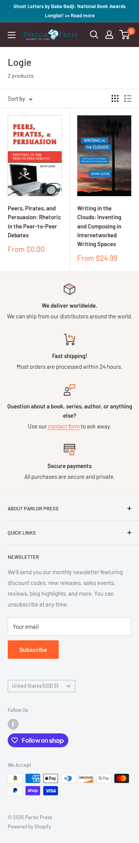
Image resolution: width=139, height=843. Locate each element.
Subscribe (33, 649)
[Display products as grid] (115, 98)
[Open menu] (11, 35)
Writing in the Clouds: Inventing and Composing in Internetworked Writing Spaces (99, 226)
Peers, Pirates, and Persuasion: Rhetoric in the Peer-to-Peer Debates (34, 221)
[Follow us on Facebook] (13, 724)
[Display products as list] (127, 98)
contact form (64, 426)
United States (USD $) (35, 686)
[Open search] (94, 34)
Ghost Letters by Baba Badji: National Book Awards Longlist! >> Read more (69, 10)
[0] (125, 34)
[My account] (109, 34)
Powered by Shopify (29, 826)
